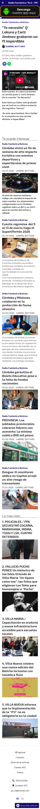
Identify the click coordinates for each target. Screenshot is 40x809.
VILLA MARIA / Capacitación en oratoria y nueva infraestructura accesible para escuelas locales (20, 626)
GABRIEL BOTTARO (15, 46)
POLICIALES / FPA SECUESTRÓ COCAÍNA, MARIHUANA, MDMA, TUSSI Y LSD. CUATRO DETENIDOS (17, 529)
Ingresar (21, 752)
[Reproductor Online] (20, 18)
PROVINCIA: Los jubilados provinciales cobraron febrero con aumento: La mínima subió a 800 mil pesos (18, 427)
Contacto (20, 757)
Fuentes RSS (20, 767)
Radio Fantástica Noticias (15, 22)
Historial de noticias (20, 762)
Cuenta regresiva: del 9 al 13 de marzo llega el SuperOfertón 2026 (18, 227)
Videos (20, 772)
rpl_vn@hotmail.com (20, 790)
